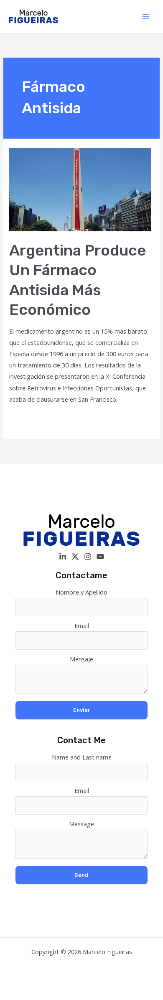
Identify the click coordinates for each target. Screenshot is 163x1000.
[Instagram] (88, 556)
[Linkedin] (62, 556)
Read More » (27, 420)
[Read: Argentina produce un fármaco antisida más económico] (80, 189)
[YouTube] (100, 556)
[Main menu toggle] (146, 16)
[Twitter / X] (75, 556)
